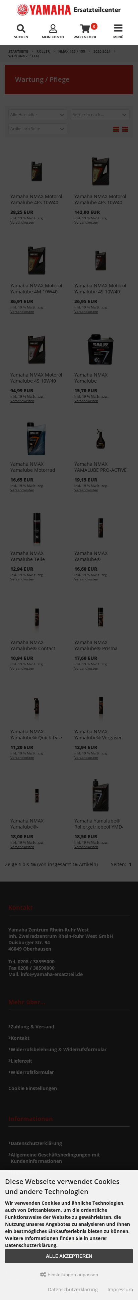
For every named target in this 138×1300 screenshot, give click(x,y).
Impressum (120, 1289)
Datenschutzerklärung (73, 1289)
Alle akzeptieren (69, 1256)
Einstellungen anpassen (72, 1274)
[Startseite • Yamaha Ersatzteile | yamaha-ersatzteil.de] (69, 9)
